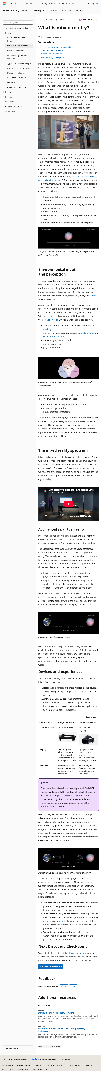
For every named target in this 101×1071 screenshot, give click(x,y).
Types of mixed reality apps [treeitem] (19, 63)
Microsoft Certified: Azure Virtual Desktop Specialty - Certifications (62, 1029)
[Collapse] (32, 17)
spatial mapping (86, 332)
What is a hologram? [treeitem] (16, 50)
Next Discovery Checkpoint (52, 57)
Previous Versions (24, 1065)
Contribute (49, 1065)
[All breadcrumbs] (40, 20)
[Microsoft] (5, 3)
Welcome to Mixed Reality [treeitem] (16, 28)
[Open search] (88, 3)
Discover (64, 19)
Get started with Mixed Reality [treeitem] (17, 39)
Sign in (95, 3)
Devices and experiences (51, 53)
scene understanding (53, 336)
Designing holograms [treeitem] (16, 73)
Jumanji (59, 921)
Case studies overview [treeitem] (17, 77)
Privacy (60, 1065)
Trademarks (22, 1069)
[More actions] (96, 20)
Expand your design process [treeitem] (19, 68)
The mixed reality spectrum (52, 50)
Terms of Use (8, 1069)
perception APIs (50, 319)
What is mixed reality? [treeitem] (17, 45)
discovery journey (77, 953)
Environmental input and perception (56, 47)
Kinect (93, 295)
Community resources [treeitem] (17, 87)
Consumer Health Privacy (80, 1065)
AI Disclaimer (8, 1065)
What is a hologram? (51, 966)
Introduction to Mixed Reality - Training (56, 1013)
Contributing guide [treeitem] (13, 106)
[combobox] (18, 22)
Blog (38, 1065)
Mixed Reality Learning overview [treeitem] (17, 57)
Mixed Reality (51, 19)
